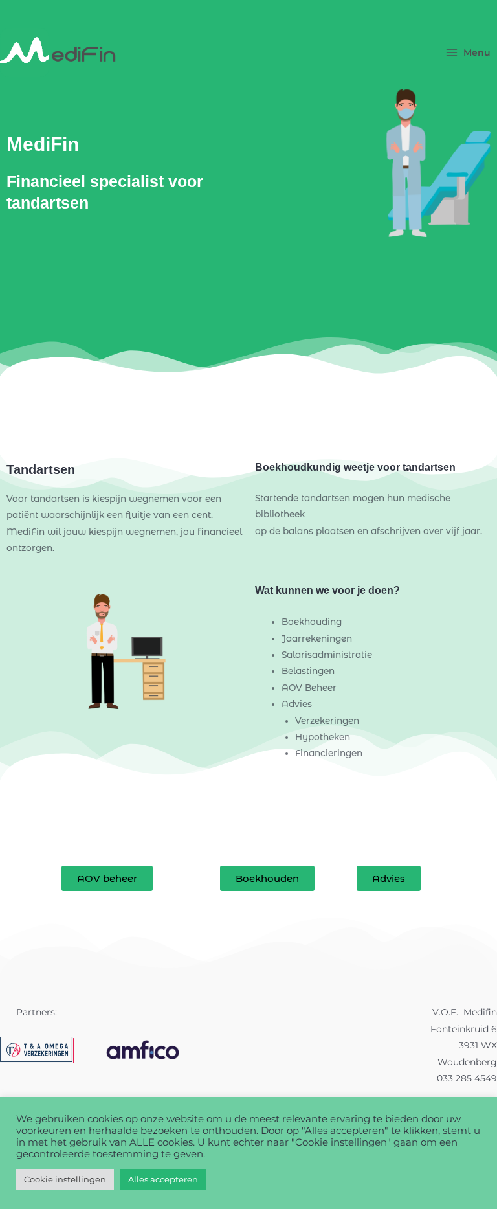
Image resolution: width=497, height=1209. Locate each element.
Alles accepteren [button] (163, 1179)
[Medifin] (58, 52)
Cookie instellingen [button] (65, 1179)
